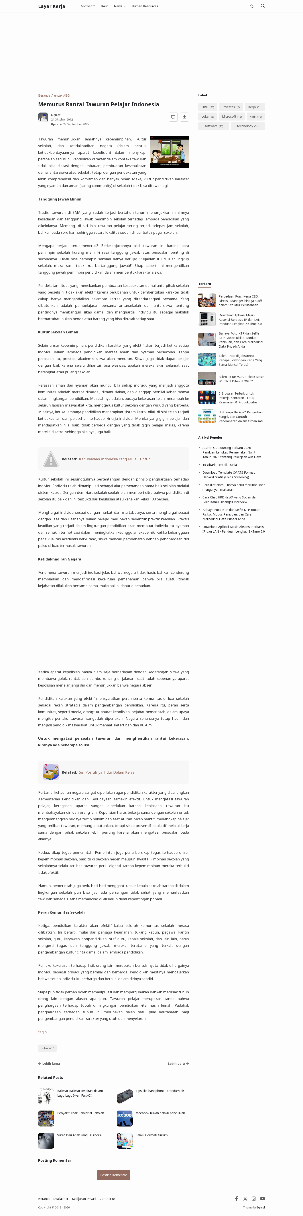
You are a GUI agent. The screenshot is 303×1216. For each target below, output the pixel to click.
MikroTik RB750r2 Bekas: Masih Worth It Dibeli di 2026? (241, 379)
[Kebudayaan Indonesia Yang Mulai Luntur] (51, 465)
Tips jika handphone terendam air (160, 1091)
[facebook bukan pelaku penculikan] (125, 1125)
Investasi (229, 107)
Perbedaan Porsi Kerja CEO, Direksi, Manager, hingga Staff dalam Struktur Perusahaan (240, 300)
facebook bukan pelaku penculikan (160, 1113)
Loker (205, 116)
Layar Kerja (51, 6)
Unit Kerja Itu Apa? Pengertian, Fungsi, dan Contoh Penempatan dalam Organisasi (241, 416)
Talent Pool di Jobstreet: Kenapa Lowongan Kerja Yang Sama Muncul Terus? (240, 360)
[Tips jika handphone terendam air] (125, 1103)
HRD (205, 107)
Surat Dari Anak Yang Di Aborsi (79, 1135)
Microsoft (88, 6)
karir (253, 116)
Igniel (261, 1207)
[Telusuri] (263, 6)
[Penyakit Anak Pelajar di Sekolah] (46, 1125)
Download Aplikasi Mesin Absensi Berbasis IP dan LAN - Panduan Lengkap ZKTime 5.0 (240, 319)
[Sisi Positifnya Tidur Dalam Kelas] (51, 778)
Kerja (252, 107)
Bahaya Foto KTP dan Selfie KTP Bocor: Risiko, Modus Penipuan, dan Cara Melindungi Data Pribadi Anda (241, 339)
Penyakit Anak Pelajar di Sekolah (80, 1113)
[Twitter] (245, 1200)
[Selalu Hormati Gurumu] (125, 1147)
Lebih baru (176, 1063)
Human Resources (145, 6)
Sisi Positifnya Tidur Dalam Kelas (106, 772)
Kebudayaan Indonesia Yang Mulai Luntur (114, 458)
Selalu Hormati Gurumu (152, 1135)
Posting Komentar (113, 1175)
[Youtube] (262, 1200)
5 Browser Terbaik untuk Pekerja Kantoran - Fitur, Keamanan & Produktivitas (238, 397)
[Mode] (252, 6)
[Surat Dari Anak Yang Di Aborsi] (46, 1147)
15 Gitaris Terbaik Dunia (220, 465)
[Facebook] (236, 1200)
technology (245, 126)
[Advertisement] (151, 53)
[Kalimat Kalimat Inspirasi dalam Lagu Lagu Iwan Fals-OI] (46, 1103)
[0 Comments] (173, 117)
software (211, 126)
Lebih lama (51, 1063)
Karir (104, 6)
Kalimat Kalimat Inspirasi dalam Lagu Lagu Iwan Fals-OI (80, 1093)
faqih (42, 1031)
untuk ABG (48, 1048)
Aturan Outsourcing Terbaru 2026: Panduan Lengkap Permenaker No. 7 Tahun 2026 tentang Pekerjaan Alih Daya (232, 452)
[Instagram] (254, 1200)
